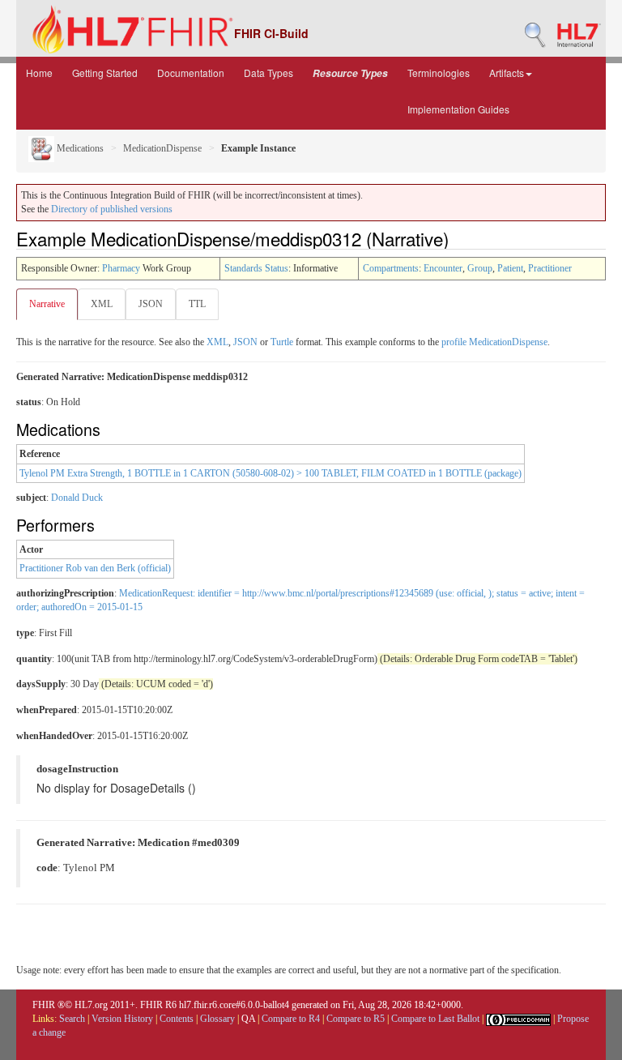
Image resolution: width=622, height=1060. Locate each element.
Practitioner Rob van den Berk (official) (95, 568)
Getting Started (105, 72)
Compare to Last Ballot (435, 1018)
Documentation (190, 72)
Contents (177, 1018)
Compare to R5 (355, 1018)
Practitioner (550, 268)
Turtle (282, 342)
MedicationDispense (162, 148)
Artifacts (506, 72)
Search (72, 1018)
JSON (150, 304)
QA (248, 1018)
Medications (79, 148)
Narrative (47, 304)
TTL (197, 304)
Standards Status (256, 268)
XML (102, 304)
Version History (122, 1018)
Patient (510, 268)
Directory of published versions (112, 209)
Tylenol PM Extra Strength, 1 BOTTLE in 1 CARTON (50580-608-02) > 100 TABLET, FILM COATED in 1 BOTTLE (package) (270, 473)
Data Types (268, 72)
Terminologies (438, 72)
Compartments (391, 268)
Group (479, 268)
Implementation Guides (458, 109)
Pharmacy (121, 268)
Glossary (217, 1018)
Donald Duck (77, 497)
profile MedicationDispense (494, 342)
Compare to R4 (291, 1018)
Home (39, 72)
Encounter (443, 268)
